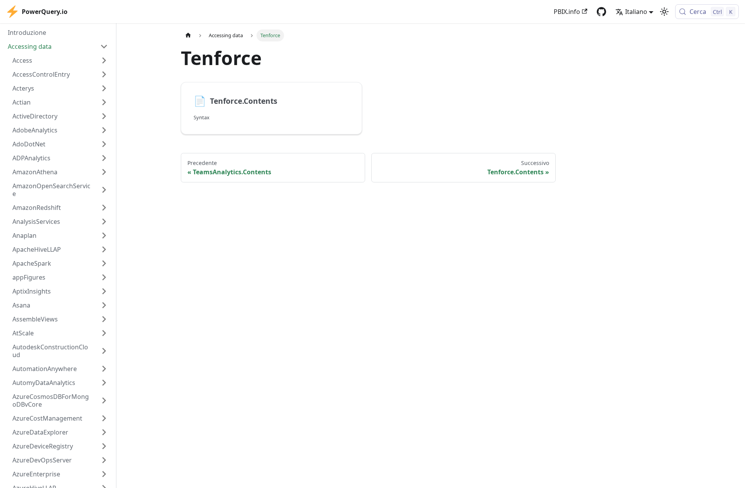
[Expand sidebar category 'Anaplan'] (104, 235)
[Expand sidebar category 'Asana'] (104, 305)
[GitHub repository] (601, 11)
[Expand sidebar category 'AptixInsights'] (104, 291)
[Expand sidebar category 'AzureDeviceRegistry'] (104, 446)
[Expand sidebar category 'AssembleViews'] (104, 319)
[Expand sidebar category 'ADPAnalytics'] (104, 158)
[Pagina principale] (188, 35)
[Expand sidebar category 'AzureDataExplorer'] (104, 432)
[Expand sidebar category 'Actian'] (104, 102)
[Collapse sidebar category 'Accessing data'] (104, 46)
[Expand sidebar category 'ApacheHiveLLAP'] (104, 249)
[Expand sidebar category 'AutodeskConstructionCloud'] (104, 351)
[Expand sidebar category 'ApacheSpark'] (104, 263)
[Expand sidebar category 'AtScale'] (104, 333)
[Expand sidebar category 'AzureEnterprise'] (104, 474)
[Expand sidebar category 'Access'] (104, 60)
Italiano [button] (636, 11)
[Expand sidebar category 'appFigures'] (104, 277)
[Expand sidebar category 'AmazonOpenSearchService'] (104, 190)
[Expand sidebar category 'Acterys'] (104, 88)
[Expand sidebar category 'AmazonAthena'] (104, 172)
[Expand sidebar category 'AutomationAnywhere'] (104, 369)
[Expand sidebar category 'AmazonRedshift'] (104, 207)
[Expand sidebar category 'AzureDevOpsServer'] (104, 460)
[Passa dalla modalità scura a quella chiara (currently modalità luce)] (664, 11)
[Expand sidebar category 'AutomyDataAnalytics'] (104, 382)
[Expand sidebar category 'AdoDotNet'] (104, 144)
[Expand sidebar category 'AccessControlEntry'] (104, 74)
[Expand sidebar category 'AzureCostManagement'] (104, 418)
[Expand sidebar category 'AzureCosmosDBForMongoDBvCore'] (104, 400)
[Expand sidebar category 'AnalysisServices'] (104, 221)
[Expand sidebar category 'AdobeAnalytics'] (104, 130)
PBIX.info (567, 11)
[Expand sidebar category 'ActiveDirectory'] (104, 116)
